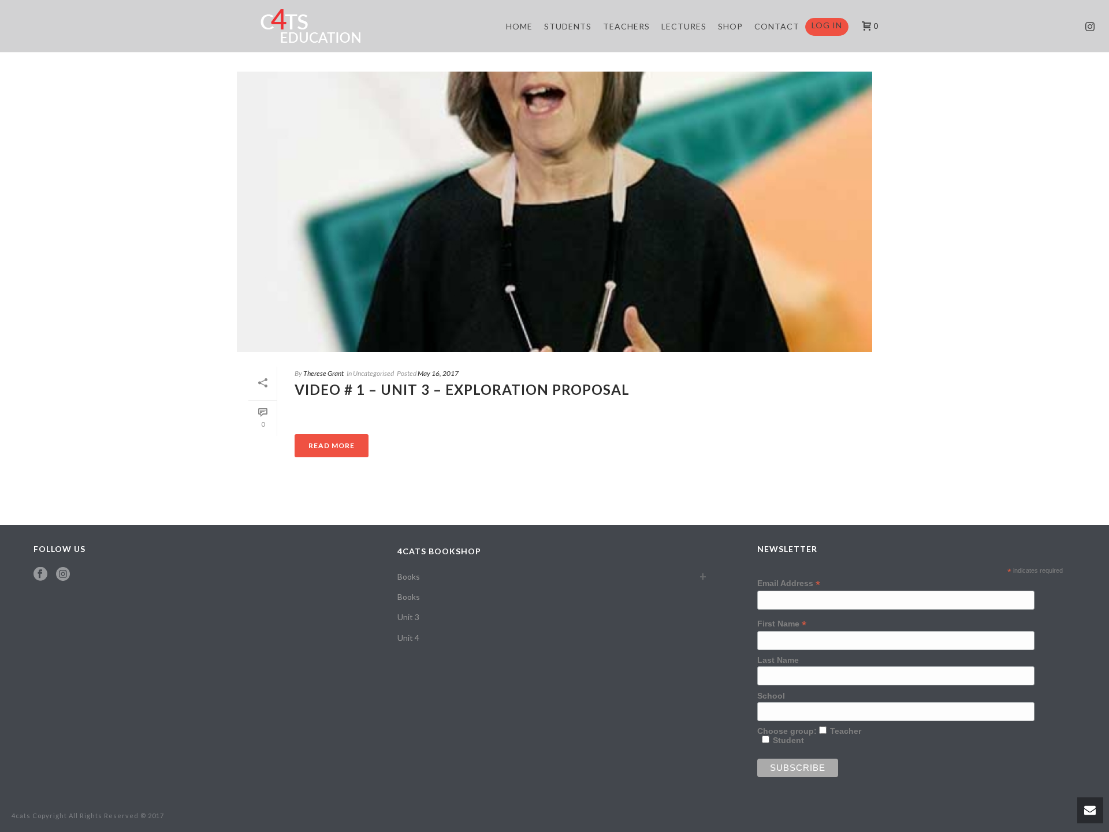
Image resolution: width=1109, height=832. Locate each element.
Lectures (683, 26)
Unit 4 (408, 638)
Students (567, 26)
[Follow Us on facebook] (40, 574)
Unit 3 (408, 617)
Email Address (788, 583)
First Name (781, 623)
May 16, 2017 (438, 373)
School (771, 695)
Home (519, 26)
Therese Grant (323, 373)
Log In (827, 25)
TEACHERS (626, 26)
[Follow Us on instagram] (63, 574)
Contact (776, 26)
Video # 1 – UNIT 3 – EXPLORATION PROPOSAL (462, 389)
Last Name (778, 660)
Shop (730, 26)
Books (408, 576)
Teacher (845, 731)
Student (788, 740)
